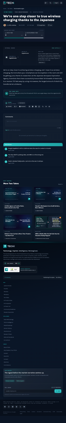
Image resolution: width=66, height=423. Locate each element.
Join (59, 391)
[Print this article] (49, 106)
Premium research (10, 380)
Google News (42, 25)
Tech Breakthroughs (21, 12)
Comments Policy (47, 411)
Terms (28, 411)
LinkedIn (10, 106)
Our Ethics (58, 277)
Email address (8, 387)
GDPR (21, 413)
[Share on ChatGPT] (29, 106)
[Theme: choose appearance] (46, 2)
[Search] (50, 2)
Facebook (23, 106)
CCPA (54, 411)
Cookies (33, 411)
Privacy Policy (23, 411)
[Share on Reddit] (35, 106)
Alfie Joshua (12, 25)
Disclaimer (39, 411)
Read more (42, 62)
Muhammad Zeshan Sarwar (43, 238)
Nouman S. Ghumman (11, 238)
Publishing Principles (49, 277)
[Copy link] (42, 106)
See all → (60, 184)
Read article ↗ (56, 48)
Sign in (56, 2)
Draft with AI (22, 103)
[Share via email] (46, 106)
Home (4, 8)
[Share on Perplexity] (32, 106)
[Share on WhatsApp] (39, 106)
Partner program (20, 380)
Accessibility (59, 411)
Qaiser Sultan (9, 210)
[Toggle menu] (61, 2)
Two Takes (10, 8)
